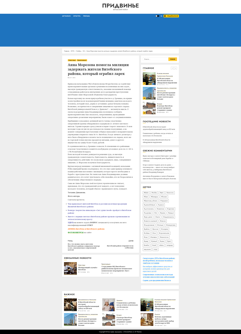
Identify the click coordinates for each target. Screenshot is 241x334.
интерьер (170, 245)
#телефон (153, 237)
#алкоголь (170, 193)
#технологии (164, 237)
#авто (162, 193)
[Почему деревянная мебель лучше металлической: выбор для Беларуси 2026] (147, 319)
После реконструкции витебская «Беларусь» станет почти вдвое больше (166, 96)
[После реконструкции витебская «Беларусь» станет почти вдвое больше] (149, 93)
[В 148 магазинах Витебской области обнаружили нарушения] (149, 78)
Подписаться (172, 16)
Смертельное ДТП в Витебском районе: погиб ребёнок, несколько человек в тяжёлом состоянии (159, 260)
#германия (164, 201)
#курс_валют (148, 217)
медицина (147, 249)
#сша (145, 237)
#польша (160, 225)
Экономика (169, 76)
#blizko (146, 193)
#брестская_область (150, 201)
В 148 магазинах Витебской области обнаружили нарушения (167, 80)
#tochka (154, 193)
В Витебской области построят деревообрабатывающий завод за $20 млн (88, 305)
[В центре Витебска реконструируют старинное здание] (149, 108)
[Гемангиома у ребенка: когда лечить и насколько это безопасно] (108, 304)
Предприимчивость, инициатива (167, 88)
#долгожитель (149, 209)
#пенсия (163, 221)
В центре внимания (163, 73)
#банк (146, 197)
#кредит (171, 213)
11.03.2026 (83, 272)
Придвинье (120, 6)
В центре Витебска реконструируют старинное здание (164, 108)
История (159, 104)
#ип (155, 213)
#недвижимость (168, 217)
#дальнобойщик (149, 205)
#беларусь (154, 197)
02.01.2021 (106, 273)
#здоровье (147, 213)
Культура (76, 16)
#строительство (164, 233)
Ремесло (157, 314)
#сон (154, 233)
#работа (146, 229)
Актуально (66, 16)
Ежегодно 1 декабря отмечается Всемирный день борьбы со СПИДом (159, 158)
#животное (160, 209)
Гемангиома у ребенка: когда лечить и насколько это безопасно (158, 134)
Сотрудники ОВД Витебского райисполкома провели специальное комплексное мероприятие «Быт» (116, 268)
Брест (169, 241)
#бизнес (164, 197)
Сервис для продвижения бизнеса (157, 280)
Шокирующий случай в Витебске (87, 269)
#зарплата (170, 209)
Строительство (161, 91)
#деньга (161, 205)
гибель (161, 245)
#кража (162, 213)
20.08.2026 (162, 112)
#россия (155, 229)
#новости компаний (150, 221)
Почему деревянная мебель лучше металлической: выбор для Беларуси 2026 (164, 320)
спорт (155, 249)
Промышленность (83, 299)
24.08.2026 (83, 311)
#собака (146, 233)
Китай (154, 245)
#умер (146, 241)
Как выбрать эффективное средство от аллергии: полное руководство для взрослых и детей (157, 268)
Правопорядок (81, 60)
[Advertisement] (120, 32)
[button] (161, 16)
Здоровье (119, 300)
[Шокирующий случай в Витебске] (70, 268)
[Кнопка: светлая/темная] (157, 16)
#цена (162, 241)
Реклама (86, 16)
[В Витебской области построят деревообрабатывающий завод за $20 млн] (70, 304)
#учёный (154, 241)
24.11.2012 (72, 78)
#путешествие (170, 225)
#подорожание (149, 225)
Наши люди (72, 60)
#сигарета (164, 229)
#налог (157, 217)
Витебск (146, 245)
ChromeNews (128, 332)
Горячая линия (161, 76)
